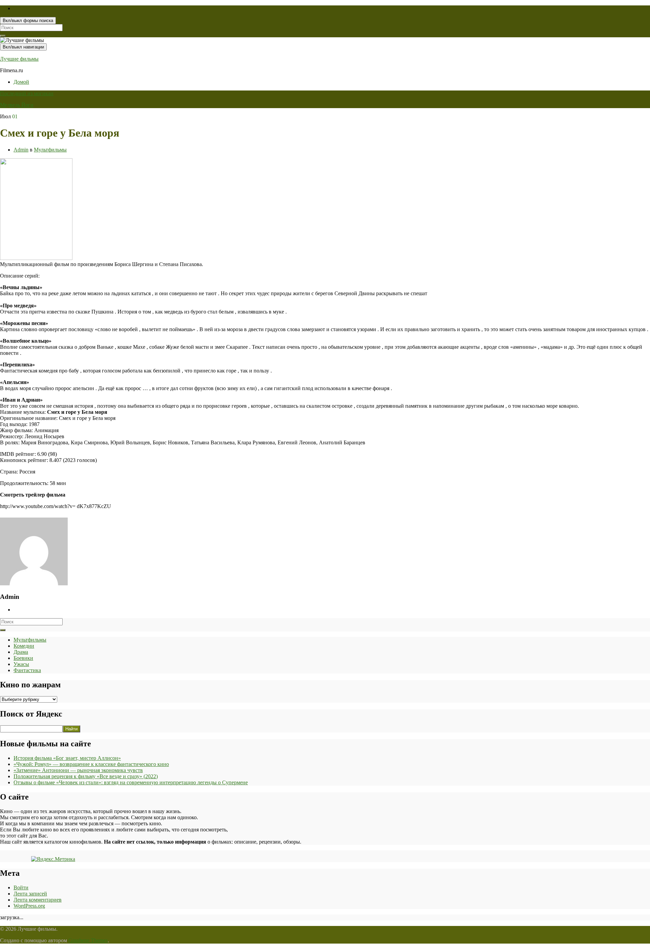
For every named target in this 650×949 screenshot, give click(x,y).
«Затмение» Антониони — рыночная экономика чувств (78, 770)
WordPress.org (29, 906)
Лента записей (30, 893)
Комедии (24, 646)
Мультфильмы (50, 150)
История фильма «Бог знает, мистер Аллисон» (67, 758)
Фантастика (27, 670)
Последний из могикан (26, 93)
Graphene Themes (88, 940)
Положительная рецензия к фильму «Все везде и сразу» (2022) (86, 776)
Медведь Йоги (17, 105)
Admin (21, 150)
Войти (21, 887)
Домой (21, 82)
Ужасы (21, 664)
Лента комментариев (38, 900)
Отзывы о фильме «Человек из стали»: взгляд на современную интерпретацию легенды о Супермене (131, 782)
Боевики (23, 658)
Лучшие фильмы (19, 59)
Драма (21, 652)
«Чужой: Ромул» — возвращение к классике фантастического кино (91, 764)
